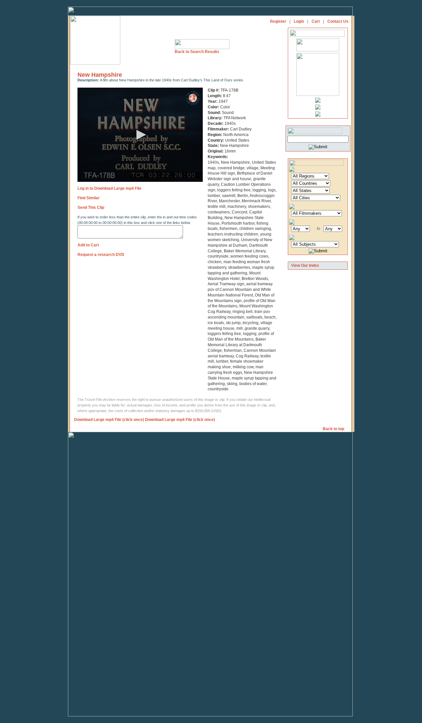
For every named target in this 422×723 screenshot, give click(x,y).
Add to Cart (88, 245)
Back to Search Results (197, 51)
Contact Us (337, 21)
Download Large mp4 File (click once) (109, 419)
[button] (140, 134)
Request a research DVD (100, 254)
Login (299, 21)
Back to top (334, 429)
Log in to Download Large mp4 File (109, 188)
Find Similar (88, 198)
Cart (316, 21)
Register (278, 21)
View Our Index (305, 265)
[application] (140, 135)
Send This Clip (90, 207)
